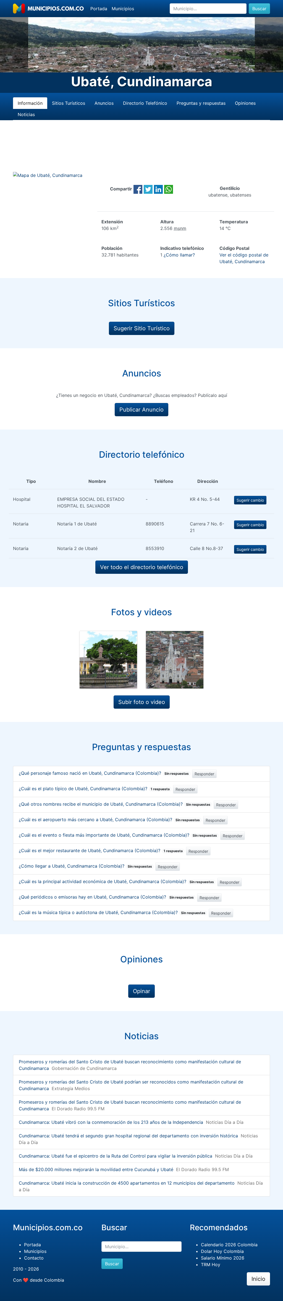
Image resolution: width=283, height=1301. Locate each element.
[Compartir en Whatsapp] (168, 189)
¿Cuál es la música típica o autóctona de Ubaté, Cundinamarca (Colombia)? (112, 912)
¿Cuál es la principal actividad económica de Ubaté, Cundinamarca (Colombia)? (116, 881)
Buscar (259, 8)
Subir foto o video (141, 702)
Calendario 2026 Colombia (229, 1244)
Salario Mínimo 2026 (222, 1258)
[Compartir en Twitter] (148, 189)
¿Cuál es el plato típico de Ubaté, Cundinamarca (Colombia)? (94, 788)
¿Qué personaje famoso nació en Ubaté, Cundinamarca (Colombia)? (104, 773)
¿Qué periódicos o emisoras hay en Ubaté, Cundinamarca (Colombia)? (106, 897)
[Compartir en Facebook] (137, 189)
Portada (98, 8)
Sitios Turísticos (68, 103)
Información (30, 103)
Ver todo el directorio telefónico (141, 567)
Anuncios (104, 103)
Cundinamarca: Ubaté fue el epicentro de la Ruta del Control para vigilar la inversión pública (115, 1156)
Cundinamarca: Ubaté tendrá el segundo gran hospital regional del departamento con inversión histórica (128, 1135)
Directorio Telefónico (145, 103)
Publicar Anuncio (141, 409)
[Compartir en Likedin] (158, 189)
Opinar (141, 991)
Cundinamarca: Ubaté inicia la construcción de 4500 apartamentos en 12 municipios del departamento (127, 1183)
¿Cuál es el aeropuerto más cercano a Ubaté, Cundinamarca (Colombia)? (109, 819)
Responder (204, 773)
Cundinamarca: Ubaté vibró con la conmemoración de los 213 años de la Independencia (111, 1122)
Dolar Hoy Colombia (222, 1251)
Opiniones (245, 103)
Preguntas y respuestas (201, 103)
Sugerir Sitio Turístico (142, 328)
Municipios (123, 8)
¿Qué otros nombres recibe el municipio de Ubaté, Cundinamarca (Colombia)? (114, 804)
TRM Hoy (210, 1264)
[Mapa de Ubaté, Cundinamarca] (47, 175)
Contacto (34, 1258)
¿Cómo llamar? (179, 255)
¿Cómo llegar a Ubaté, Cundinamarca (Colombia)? (85, 866)
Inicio (258, 1279)
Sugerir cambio (250, 500)
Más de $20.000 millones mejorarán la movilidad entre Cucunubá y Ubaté (96, 1169)
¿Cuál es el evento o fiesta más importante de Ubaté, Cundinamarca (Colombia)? (118, 835)
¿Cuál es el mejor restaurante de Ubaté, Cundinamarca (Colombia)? (101, 850)
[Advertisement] (141, 152)
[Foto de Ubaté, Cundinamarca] (108, 660)
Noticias (26, 114)
